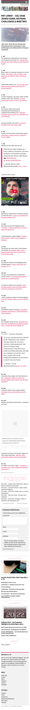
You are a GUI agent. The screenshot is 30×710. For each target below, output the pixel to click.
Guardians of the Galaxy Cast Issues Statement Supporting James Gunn (14, 467)
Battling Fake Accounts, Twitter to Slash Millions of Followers (14, 238)
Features (3, 681)
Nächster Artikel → (23, 503)
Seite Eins (4, 675)
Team (2, 695)
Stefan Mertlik (15, 24)
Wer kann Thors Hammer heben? (9, 591)
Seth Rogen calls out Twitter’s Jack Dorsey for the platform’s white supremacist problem (14, 76)
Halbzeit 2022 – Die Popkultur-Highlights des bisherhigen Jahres (12, 623)
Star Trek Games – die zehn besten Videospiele (13, 593)
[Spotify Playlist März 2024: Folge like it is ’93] (15, 572)
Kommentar (6, 515)
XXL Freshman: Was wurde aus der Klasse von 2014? (14, 627)
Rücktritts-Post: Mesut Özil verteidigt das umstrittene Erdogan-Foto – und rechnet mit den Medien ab (14, 323)
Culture (3, 677)
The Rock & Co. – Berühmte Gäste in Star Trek (12, 584)
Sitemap (3, 702)
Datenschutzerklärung (7, 698)
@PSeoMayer (11, 158)
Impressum (4, 697)
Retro (2, 679)
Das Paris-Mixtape (6, 587)
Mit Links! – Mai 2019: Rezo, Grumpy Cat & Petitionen (13, 496)
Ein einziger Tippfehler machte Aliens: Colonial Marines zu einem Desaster (14, 311)
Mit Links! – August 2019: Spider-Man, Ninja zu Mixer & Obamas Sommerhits (14, 485)
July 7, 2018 (23, 166)
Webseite (5, 536)
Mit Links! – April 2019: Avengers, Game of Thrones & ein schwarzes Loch (13, 499)
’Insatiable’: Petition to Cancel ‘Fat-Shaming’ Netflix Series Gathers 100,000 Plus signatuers (14, 379)
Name (4, 527)
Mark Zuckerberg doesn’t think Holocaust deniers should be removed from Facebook (13, 287)
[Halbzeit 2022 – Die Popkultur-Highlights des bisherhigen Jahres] (15, 617)
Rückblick (10, 472)
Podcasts (4, 684)
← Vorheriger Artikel (7, 503)
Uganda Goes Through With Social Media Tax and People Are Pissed (15, 62)
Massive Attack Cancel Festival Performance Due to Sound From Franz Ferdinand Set (13, 252)
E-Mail (4, 531)
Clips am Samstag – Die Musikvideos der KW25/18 (13, 629)
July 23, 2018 (22, 366)
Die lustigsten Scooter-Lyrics (8, 582)
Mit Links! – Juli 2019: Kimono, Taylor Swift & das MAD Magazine (14, 488)
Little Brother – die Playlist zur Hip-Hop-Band (12, 589)
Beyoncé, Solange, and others (17, 445)
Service (25, 24)
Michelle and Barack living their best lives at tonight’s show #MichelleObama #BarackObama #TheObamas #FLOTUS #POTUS (13, 441)
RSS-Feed (4, 700)
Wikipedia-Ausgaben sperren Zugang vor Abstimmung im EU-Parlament (14, 114)
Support (3, 693)
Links (4, 472)
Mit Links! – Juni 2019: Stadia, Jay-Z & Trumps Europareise (14, 492)
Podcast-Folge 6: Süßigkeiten (8, 635)
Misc (22, 24)
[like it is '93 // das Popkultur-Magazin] (15, 9)
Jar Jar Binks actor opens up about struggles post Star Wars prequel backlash (14, 86)
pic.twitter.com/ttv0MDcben (12, 160)
